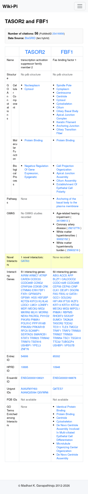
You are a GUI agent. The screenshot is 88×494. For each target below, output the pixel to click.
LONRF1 (43, 305)
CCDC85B (27, 283)
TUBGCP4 (67, 342)
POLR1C (26, 323)
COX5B (37, 286)
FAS (55, 294)
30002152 (62, 239)
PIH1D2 (44, 316)
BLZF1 (57, 279)
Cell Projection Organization (65, 167)
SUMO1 (57, 319)
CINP (74, 286)
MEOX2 (32, 308)
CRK (45, 286)
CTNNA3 (26, 290)
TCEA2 (68, 323)
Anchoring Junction (67, 126)
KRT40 (75, 305)
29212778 (74, 228)
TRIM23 (34, 338)
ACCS (63, 275)
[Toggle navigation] (80, 6)
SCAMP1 (33, 330)
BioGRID (30, 38)
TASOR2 (35, 51)
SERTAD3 (27, 334)
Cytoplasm (62, 89)
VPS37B (69, 345)
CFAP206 (26, 286)
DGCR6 (74, 290)
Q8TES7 (58, 389)
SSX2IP (69, 316)
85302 (56, 356)
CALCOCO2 (69, 279)
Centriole (61, 96)
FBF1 (67, 51)
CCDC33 (35, 279)
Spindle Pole (63, 85)
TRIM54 (57, 338)
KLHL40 (43, 301)
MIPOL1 (75, 308)
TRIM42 (44, 338)
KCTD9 (25, 301)
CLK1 (56, 290)
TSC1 (66, 338)
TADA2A (68, 319)
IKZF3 (74, 301)
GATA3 (25, 261)
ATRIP (43, 275)
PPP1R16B (39, 323)
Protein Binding (34, 140)
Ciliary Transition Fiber (66, 131)
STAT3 (25, 338)
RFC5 (24, 330)
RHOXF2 (58, 316)
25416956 (58, 33)
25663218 (72, 250)
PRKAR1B (38, 327)
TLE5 (65, 327)
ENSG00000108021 (32, 378)
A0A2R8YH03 (29, 389)
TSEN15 (36, 342)
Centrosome (63, 92)
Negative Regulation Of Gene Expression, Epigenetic (36, 171)
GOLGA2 (66, 297)
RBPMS (67, 312)
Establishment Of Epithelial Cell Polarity (66, 187)
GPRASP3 (34, 294)
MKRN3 (25, 312)
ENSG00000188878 (64, 378)
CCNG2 (38, 283)
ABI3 (56, 275)
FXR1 (24, 294)
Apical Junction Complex (65, 116)
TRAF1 (57, 330)
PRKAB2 (26, 327)
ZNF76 (25, 349)
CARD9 (25, 279)
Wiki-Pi (10, 6)
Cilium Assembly (66, 180)
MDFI (24, 308)
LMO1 (33, 305)
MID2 (41, 308)
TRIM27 (57, 334)
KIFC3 (34, 301)
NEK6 (24, 316)
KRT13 (57, 305)
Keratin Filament (66, 122)
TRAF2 (66, 330)
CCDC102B (59, 283)
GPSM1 (25, 297)
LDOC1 (25, 305)
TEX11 (57, 327)
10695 (24, 367)
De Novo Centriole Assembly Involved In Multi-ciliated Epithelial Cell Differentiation (67, 432)
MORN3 (43, 312)
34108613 (62, 220)
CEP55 (57, 286)
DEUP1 (64, 290)
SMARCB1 (40, 334)
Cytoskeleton (64, 104)
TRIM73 (25, 342)
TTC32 (57, 342)
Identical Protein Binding (66, 408)
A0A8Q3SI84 (28, 392)
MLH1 (34, 312)
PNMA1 (35, 319)
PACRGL (34, 316)
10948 (56, 367)
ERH (35, 290)
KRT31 (66, 305)
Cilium (60, 107)
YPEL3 (36, 345)
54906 (24, 356)
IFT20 (66, 301)
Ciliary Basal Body (67, 111)
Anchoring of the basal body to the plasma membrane (67, 202)
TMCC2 (73, 327)
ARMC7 (33, 275)
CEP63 (66, 286)
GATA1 (73, 294)
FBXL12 (63, 294)
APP (70, 275)
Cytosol (29, 89)
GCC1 (56, 297)
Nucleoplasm (32, 85)
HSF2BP (43, 297)
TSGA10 (76, 338)
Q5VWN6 (42, 392)
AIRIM (24, 275)
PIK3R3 (25, 319)
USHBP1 (26, 345)
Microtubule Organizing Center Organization (67, 447)
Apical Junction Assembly (65, 175)
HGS (34, 297)
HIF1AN (57, 301)
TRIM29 (67, 334)
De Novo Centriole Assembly (67, 456)
